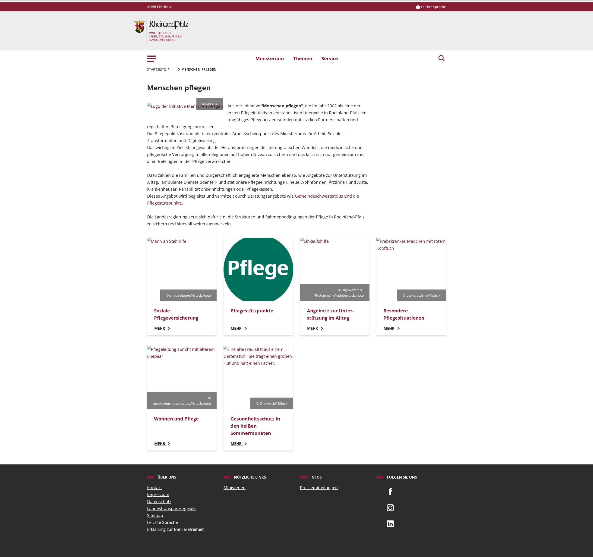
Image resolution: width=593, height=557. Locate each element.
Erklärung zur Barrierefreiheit (175, 529)
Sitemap (155, 515)
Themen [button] (302, 58)
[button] (151, 58)
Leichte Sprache (162, 522)
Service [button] (330, 58)
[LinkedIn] (390, 523)
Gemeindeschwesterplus (319, 196)
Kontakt (154, 487)
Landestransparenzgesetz (171, 508)
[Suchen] (441, 58)
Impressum (158, 494)
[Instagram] (390, 507)
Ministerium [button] (269, 58)
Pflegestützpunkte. (165, 203)
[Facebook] (390, 491)
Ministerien (235, 487)
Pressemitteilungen (319, 487)
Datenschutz (159, 501)
